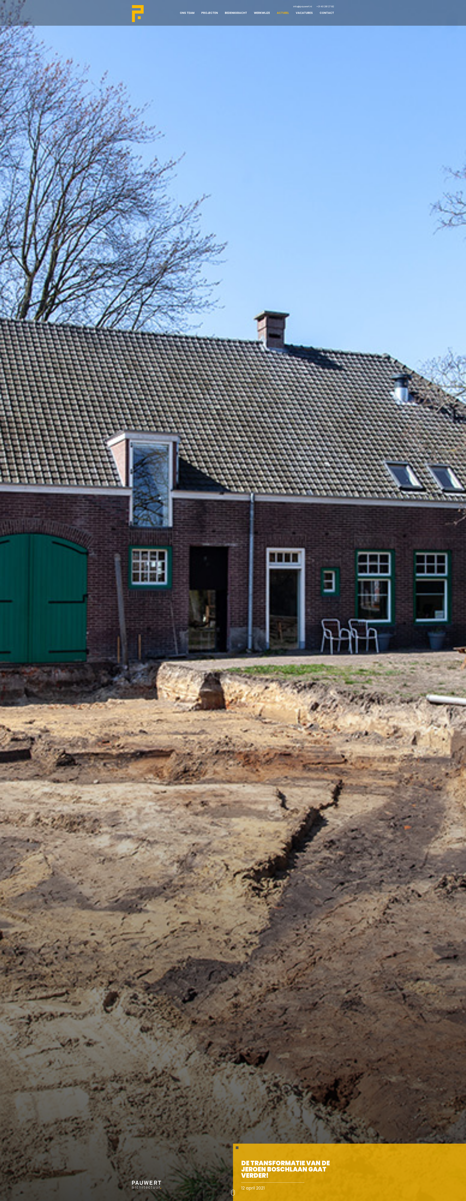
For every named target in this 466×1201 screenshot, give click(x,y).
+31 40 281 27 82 (325, 6)
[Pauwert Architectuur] (138, 13)
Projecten (209, 13)
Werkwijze (262, 13)
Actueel (283, 13)
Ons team (187, 13)
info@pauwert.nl (302, 6)
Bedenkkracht (236, 13)
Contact (327, 13)
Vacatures (304, 13)
